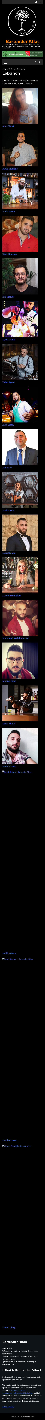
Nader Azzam (9, 766)
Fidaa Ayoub (8, 382)
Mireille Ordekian (11, 595)
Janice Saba (8, 510)
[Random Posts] (36, 2)
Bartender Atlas (22, 41)
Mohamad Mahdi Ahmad (15, 638)
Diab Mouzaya (9, 254)
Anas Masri (8, 126)
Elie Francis (8, 296)
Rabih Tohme (9, 953)
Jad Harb (7, 467)
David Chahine (10, 168)
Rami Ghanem (9, 1140)
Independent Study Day (23, 1393)
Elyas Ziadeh (8, 339)
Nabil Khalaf (8, 723)
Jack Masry (8, 424)
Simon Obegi (8, 1327)
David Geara (8, 211)
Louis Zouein (8, 552)
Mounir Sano (9, 680)
